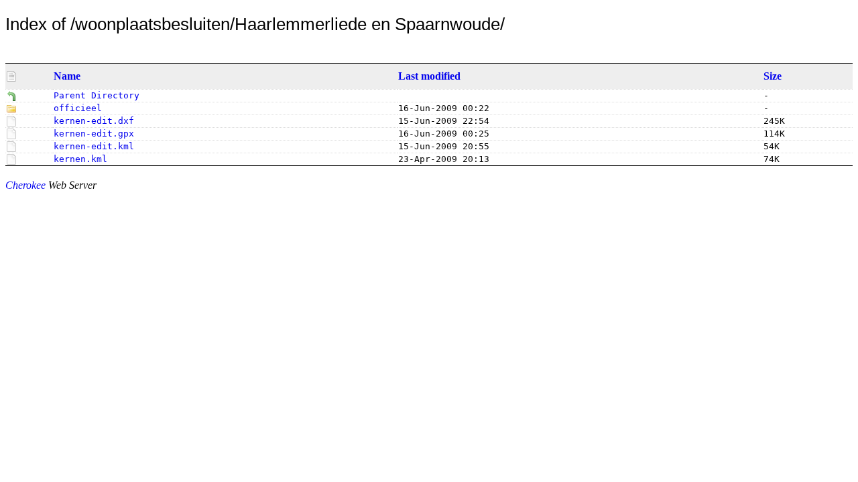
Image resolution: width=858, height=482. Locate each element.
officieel (78, 108)
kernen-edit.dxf (94, 121)
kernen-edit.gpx (94, 134)
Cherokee (25, 185)
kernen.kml (80, 159)
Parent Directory (96, 95)
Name (67, 76)
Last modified (429, 76)
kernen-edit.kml (94, 146)
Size (772, 76)
